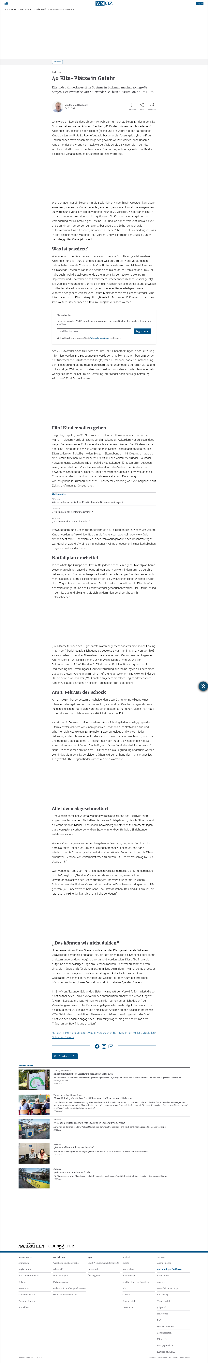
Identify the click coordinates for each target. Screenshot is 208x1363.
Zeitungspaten (164, 1333)
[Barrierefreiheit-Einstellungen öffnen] (203, 686)
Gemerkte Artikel (27, 1294)
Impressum (152, 1357)
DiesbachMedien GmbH (30, 1357)
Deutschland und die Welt (66, 1294)
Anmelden (24, 1263)
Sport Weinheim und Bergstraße (103, 1263)
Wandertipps (129, 1275)
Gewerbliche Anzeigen (168, 1288)
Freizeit (126, 1257)
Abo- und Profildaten (29, 1275)
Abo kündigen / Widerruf (169, 1269)
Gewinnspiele (129, 1301)
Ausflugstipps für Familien (136, 1282)
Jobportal (161, 1307)
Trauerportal (163, 1301)
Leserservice (163, 1275)
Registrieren (25, 1269)
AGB (170, 1357)
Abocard (161, 1282)
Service (161, 1257)
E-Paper (23, 1282)
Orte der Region (60, 1275)
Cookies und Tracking (181, 1357)
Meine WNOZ (25, 1257)
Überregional (94, 1275)
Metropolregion (60, 1282)
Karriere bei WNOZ (166, 1352)
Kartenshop (128, 1269)
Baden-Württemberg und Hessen (69, 1288)
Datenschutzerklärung (100, 338)
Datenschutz (163, 1357)
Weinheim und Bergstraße (66, 1263)
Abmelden (24, 1307)
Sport (91, 1257)
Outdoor (126, 1294)
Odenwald (58, 1269)
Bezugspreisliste (165, 1345)
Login (200, 3)
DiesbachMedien (165, 1326)
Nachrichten (59, 1257)
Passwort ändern (27, 1301)
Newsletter (24, 1288)
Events (126, 1263)
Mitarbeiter (163, 1339)
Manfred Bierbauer (78, 105)
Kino (125, 1288)
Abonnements (164, 1263)
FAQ (159, 1320)
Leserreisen (128, 1307)
